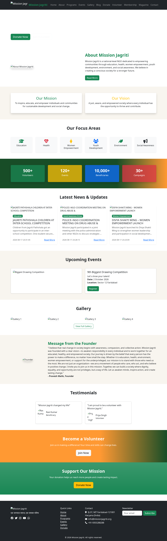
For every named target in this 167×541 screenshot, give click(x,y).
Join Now (83, 453)
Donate (106, 4)
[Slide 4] (88, 42)
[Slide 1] (74, 42)
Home (53, 4)
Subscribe (150, 513)
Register (93, 288)
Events (82, 4)
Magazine (143, 4)
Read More (92, 77)
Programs (72, 4)
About (62, 4)
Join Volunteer (41, 37)
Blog (98, 4)
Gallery (90, 4)
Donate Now (83, 485)
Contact (154, 4)
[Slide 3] (83, 42)
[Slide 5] (93, 42)
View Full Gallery (84, 326)
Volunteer (117, 4)
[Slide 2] (79, 42)
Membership (130, 4)
